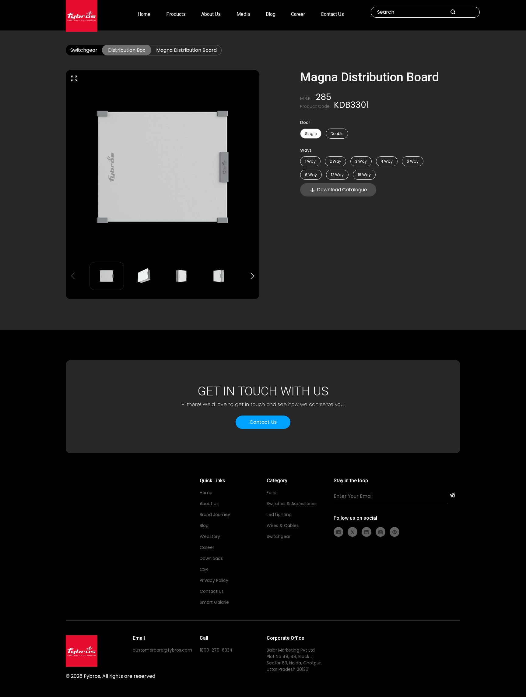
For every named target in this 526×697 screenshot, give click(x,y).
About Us (211, 14)
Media (243, 14)
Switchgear (83, 50)
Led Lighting (279, 514)
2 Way (335, 161)
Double (337, 133)
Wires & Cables (283, 525)
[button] (252, 276)
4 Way (387, 161)
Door (305, 122)
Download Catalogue (342, 189)
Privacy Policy (214, 580)
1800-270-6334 (216, 650)
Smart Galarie (214, 602)
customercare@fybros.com (162, 650)
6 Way (413, 161)
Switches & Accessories (292, 504)
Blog (270, 14)
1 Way (310, 161)
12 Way (337, 174)
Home (144, 14)
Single (311, 133)
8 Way (311, 174)
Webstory (210, 536)
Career (298, 14)
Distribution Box (126, 50)
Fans (271, 493)
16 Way (364, 174)
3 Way (361, 161)
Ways (306, 150)
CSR (204, 569)
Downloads (211, 558)
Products (176, 14)
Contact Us (332, 14)
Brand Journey (215, 514)
